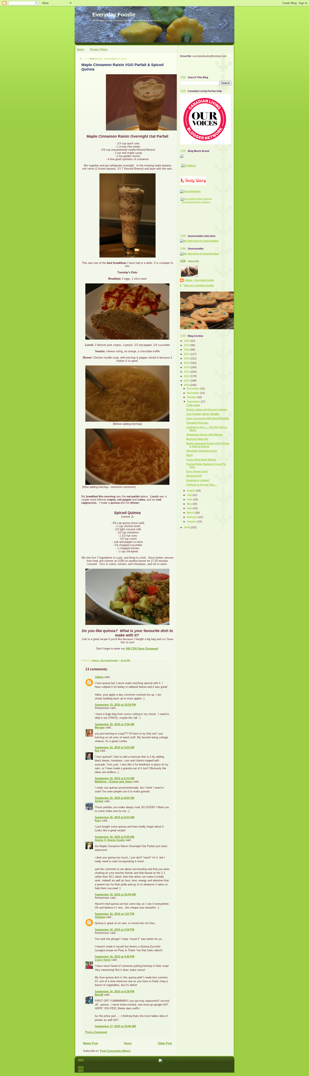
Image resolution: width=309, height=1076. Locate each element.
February (192, 517)
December (193, 388)
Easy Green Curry (197, 471)
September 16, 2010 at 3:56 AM (114, 724)
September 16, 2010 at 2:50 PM (114, 929)
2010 (187, 385)
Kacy (98, 820)
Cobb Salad (193, 405)
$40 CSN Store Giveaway (142, 648)
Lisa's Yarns (103, 959)
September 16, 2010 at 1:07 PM (114, 913)
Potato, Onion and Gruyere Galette (206, 409)
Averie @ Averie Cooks (110, 840)
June (190, 499)
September (194, 401)
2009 (187, 527)
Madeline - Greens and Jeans (113, 781)
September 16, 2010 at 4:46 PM (114, 956)
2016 (187, 358)
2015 (187, 362)
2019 (187, 345)
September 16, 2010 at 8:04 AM (114, 798)
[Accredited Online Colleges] (196, 199)
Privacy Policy (99, 49)
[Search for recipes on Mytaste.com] (190, 191)
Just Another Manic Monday (203, 414)
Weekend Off (194, 475)
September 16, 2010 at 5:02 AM (114, 747)
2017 (187, 354)
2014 (187, 367)
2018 (187, 349)
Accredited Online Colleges (196, 202)
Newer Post (90, 1043)
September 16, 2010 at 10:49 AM (115, 894)
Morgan (100, 727)
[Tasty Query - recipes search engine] (193, 183)
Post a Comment (96, 1032)
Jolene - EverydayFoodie (199, 280)
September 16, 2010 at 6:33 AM (114, 778)
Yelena (99, 677)
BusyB (99, 994)
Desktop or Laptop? (198, 480)
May (190, 503)
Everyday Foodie (113, 14)
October (192, 397)
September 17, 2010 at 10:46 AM (115, 1026)
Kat (97, 750)
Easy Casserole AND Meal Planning (207, 418)
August (191, 490)
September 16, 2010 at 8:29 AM (114, 836)
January (192, 521)
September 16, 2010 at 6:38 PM (114, 991)
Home (80, 49)
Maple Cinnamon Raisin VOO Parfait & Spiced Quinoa (207, 445)
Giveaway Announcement (201, 450)
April (190, 508)
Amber (99, 801)
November (193, 393)
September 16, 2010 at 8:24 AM (114, 817)
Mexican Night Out (197, 439)
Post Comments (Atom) (115, 1050)
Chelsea (100, 917)
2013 (187, 371)
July (190, 495)
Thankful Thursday (197, 422)
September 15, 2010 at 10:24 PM (115, 704)
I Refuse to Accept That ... (201, 484)
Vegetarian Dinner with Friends (204, 434)
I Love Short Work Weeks (201, 459)
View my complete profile (199, 285)
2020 (187, 340)
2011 (187, 380)
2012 (187, 376)
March (191, 512)
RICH (189, 455)
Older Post (165, 1043)
